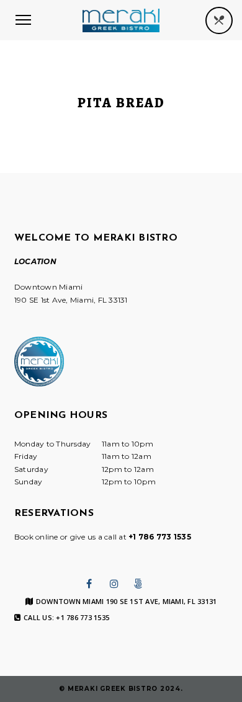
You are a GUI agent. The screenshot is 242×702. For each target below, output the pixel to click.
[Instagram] (114, 584)
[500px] (138, 584)
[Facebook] (89, 584)
